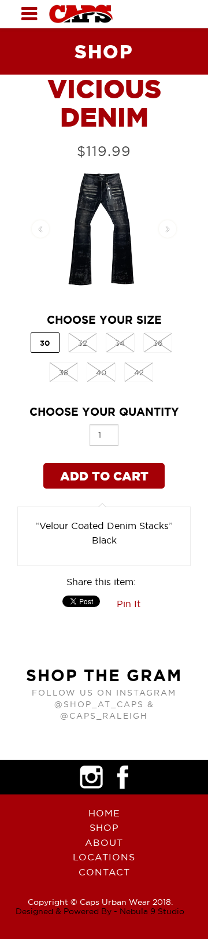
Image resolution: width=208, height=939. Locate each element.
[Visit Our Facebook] (123, 777)
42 (139, 372)
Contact (104, 872)
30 (45, 343)
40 (101, 372)
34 (120, 343)
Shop (104, 827)
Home (104, 813)
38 (63, 372)
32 (82, 343)
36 (157, 343)
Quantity (104, 411)
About (104, 842)
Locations (104, 857)
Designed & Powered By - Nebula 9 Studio (100, 911)
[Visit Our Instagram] (91, 777)
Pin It (128, 603)
